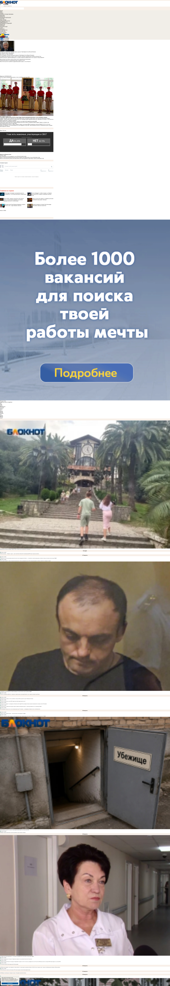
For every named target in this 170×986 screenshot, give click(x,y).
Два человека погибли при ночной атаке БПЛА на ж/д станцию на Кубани (14, 832)
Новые (1, 170)
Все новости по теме (4, 54)
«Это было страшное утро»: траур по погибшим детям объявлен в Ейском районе (47, 967)
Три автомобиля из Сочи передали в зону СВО (9, 156)
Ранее (11, 170)
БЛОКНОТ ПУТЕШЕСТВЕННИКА (6, 14)
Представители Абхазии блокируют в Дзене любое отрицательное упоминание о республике (15, 549)
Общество (2, 76)
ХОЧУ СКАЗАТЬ (3, 32)
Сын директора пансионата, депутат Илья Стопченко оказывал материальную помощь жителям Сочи (20, 56)
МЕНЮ (1, 10)
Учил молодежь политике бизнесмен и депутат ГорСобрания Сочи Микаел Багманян (17, 55)
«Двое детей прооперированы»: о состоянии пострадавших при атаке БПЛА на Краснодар (16, 956)
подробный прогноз (4, 402)
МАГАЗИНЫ (6, 39)
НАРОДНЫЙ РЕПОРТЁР (5, 21)
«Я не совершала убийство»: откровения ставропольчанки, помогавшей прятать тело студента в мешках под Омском (21, 694)
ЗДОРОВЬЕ (2, 15)
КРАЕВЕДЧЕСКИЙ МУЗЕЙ (5, 17)
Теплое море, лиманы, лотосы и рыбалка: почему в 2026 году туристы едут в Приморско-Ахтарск (17, 698)
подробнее (10, 402)
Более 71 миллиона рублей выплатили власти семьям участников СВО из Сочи (16, 157)
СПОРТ (1, 27)
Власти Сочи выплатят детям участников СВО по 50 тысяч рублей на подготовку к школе (18, 158)
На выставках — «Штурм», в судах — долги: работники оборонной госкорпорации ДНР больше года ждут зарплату (20, 553)
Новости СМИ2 (3, 210)
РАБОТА (7, 34)
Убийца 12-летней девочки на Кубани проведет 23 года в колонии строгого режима (15, 691)
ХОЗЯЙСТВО (2, 31)
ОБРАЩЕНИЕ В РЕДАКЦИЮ (6, 23)
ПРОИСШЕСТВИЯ (3, 26)
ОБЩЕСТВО (2, 24)
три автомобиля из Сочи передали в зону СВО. (19, 125)
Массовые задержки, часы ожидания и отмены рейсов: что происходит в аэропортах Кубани (17, 967)
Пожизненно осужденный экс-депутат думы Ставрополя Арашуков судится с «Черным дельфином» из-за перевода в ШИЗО (22, 706)
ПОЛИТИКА (2, 25)
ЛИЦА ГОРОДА (3, 19)
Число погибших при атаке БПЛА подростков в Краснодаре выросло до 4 (13, 701)
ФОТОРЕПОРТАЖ (3, 30)
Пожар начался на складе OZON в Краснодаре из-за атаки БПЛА (50, 961)
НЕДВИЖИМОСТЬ (4, 22)
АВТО (1, 12)
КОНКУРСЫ (2, 16)
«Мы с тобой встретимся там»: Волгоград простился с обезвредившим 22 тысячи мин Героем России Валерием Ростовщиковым (22, 977)
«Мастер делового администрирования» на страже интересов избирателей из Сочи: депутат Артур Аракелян (22, 57)
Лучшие (6, 170)
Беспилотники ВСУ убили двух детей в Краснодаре (10, 964)
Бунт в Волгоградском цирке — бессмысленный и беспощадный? (12, 713)
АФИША (1, 13)
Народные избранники (4, 40)
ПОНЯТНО (10, 983)
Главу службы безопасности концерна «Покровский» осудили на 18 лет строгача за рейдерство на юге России (20, 961)
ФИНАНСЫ (2, 28)
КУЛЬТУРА (2, 18)
